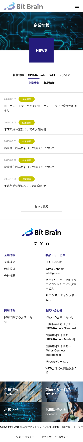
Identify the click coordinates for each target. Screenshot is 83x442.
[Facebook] (47, 244)
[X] (41, 244)
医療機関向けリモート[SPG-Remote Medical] (60, 337)
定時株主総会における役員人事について (29, 167)
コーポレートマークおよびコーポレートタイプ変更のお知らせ (40, 108)
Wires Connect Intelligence (55, 271)
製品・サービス (55, 255)
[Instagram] (35, 244)
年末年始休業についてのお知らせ (25, 129)
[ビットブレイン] (23, 6)
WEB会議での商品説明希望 (61, 370)
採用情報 (9, 310)
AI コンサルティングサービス (61, 297)
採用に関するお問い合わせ (19, 319)
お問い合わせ (54, 310)
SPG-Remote (54, 262)
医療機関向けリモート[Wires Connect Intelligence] (60, 350)
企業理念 (9, 262)
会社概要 (9, 275)
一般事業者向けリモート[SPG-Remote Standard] (61, 326)
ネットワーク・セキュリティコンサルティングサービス (61, 284)
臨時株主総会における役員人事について (29, 148)
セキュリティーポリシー (55, 437)
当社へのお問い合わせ (60, 317)
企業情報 (26, 99)
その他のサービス (57, 361)
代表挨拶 (9, 268)
